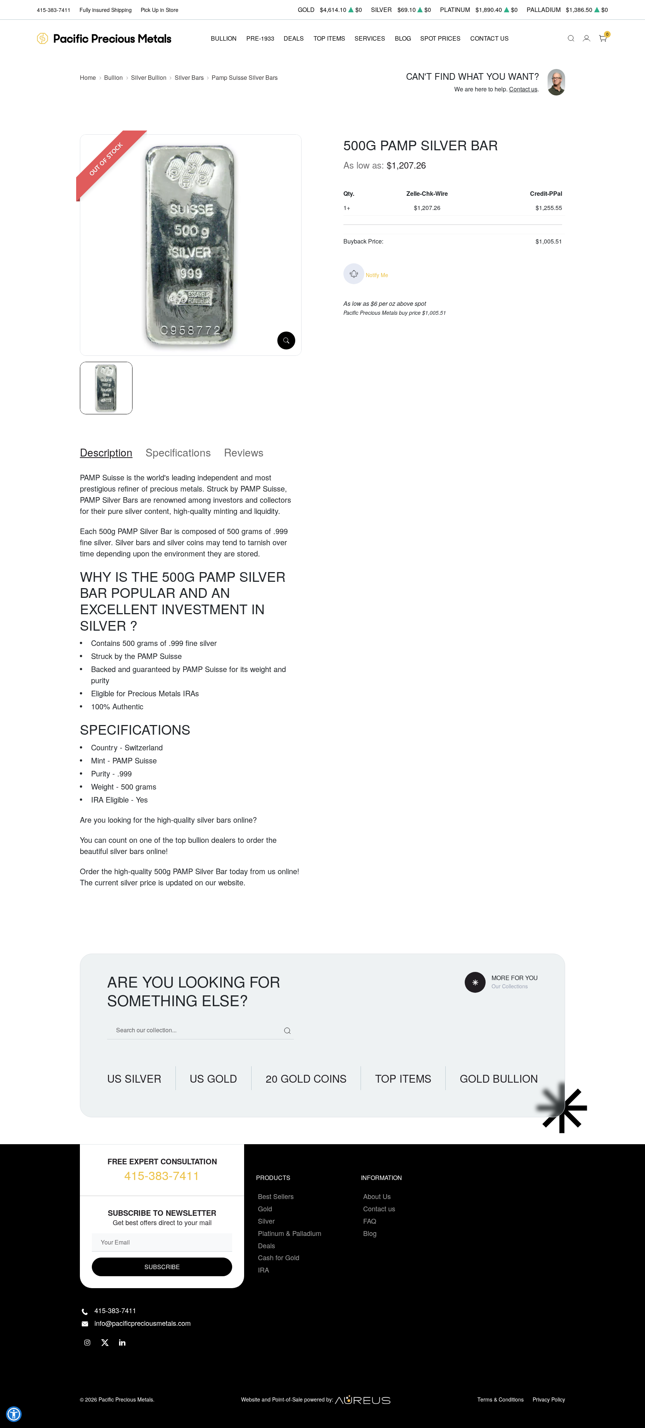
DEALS (294, 38)
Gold (265, 1208)
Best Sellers (276, 1196)
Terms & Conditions (500, 1399)
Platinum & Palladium (289, 1233)
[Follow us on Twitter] (105, 1342)
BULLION (224, 38)
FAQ (369, 1220)
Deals (266, 1245)
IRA (263, 1269)
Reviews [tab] (244, 452)
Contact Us (489, 38)
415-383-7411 (162, 1174)
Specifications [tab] (178, 452)
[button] (13, 1414)
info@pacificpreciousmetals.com (142, 1323)
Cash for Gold (278, 1257)
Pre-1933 (260, 38)
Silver (266, 1220)
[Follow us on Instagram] (87, 1342)
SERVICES (370, 38)
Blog (370, 1233)
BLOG (403, 38)
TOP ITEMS (329, 38)
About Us (377, 1196)
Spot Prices (440, 38)
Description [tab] (106, 452)
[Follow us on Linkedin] (122, 1342)
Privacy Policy (549, 1399)
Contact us (523, 89)
